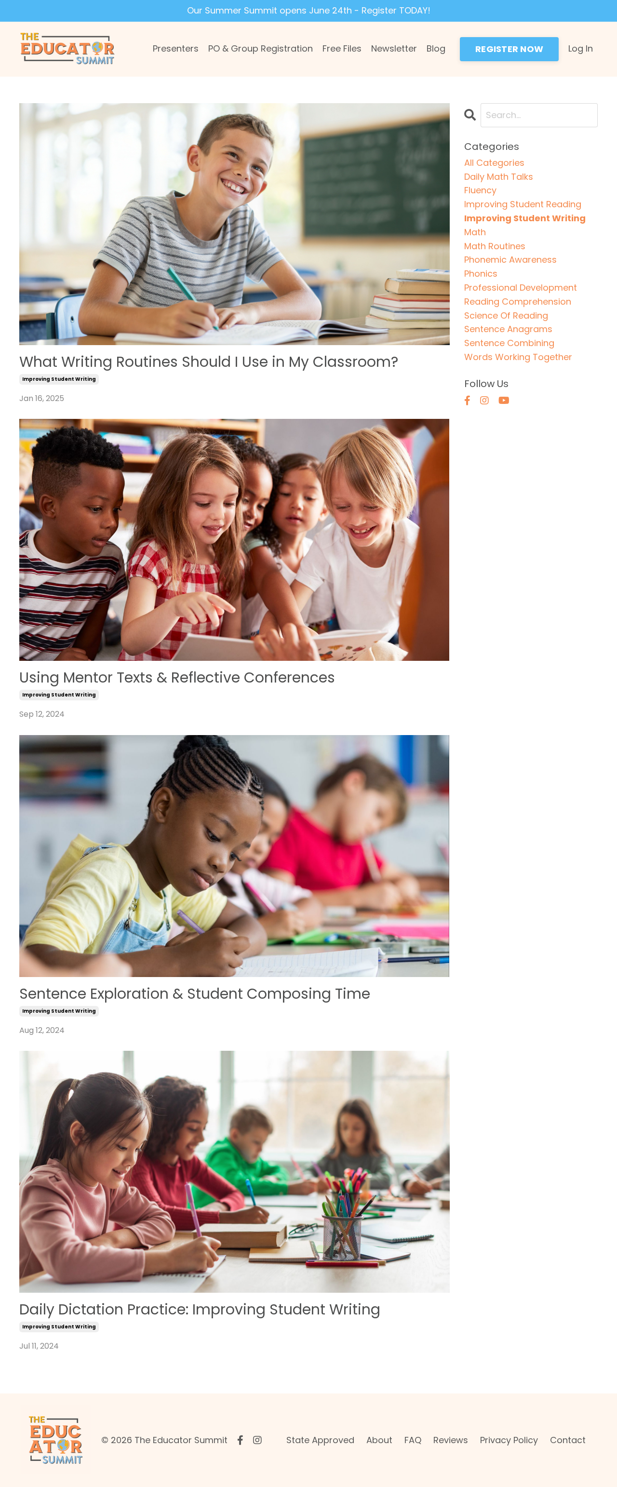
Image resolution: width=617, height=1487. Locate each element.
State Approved (320, 1440)
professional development (520, 287)
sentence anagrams (508, 329)
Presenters (176, 48)
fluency (480, 190)
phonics (480, 274)
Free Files (342, 48)
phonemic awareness (510, 260)
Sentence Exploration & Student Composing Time (194, 994)
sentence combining (509, 343)
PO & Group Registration (260, 48)
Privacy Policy (509, 1440)
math (475, 232)
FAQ (412, 1440)
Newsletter (394, 48)
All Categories (494, 163)
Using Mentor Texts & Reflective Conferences (177, 677)
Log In (580, 48)
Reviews (450, 1440)
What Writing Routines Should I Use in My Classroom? (208, 362)
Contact (568, 1440)
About (379, 1440)
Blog (436, 48)
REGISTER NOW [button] (509, 49)
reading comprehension (517, 301)
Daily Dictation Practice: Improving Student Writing (199, 1309)
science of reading (506, 315)
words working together (518, 357)
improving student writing (59, 379)
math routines (494, 246)
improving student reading (522, 204)
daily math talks (498, 177)
